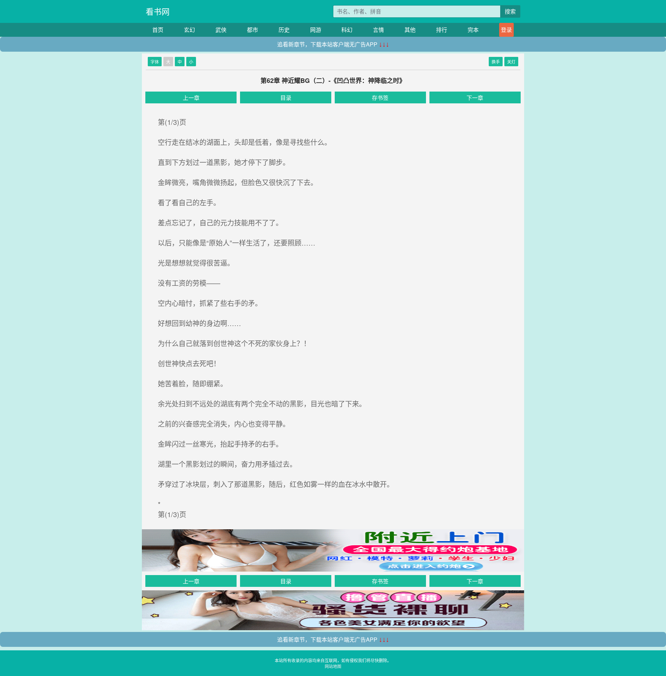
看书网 (158, 11)
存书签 (380, 98)
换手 (496, 62)
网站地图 (333, 666)
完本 (473, 30)
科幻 (346, 30)
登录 (506, 30)
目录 (285, 98)
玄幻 (189, 30)
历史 (284, 30)
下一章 (475, 98)
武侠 (221, 30)
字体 (155, 62)
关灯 (511, 62)
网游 (315, 30)
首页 (157, 30)
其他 (410, 30)
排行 (441, 30)
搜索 (510, 11)
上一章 (191, 98)
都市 (252, 30)
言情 (378, 30)
